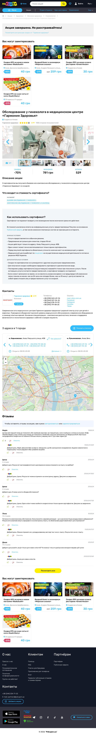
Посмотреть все (48, 571)
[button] (75, 396)
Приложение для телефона (38, 671)
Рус (89, 4)
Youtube (70, 304)
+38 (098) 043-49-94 (20, 344)
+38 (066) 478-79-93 (20, 346)
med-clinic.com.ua (74, 298)
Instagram (71, 302)
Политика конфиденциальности (10, 675)
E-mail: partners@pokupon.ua (13, 697)
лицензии (39, 253)
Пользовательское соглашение (9, 669)
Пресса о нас (7, 661)
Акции (28, 10)
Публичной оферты (14, 230)
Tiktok (69, 306)
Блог (30, 675)
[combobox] (45, 4)
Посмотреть (10, 56)
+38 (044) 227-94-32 (37, 346)
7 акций (18, 304)
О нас (4, 665)
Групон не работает (10, 679)
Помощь (31, 661)
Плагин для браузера (36, 668)
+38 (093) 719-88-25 (38, 344)
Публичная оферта (61, 665)
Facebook (70, 300)
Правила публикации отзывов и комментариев (39, 679)
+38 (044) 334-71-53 (10, 694)
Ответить (17, 440)
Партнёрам (58, 661)
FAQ (29, 665)
